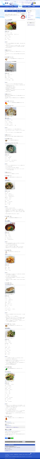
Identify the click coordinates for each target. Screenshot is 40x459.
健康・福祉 (10, 8)
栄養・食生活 (17, 8)
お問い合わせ (31, 0)
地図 (23, 454)
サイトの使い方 (7, 454)
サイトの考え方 (11, 454)
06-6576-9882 (8, 448)
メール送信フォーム (7, 450)
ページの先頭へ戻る (33, 453)
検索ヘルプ (34, 4)
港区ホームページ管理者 (28, 454)
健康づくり (13, 8)
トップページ (6, 8)
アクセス (34, 0)
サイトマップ (27, 0)
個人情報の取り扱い (16, 454)
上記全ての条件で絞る (30, 19)
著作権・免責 (20, 454)
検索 (32, 4)
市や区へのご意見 (7, 455)
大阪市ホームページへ (7, 0)
